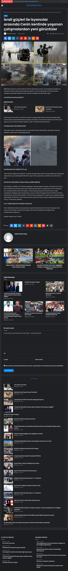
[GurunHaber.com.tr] (34, 5)
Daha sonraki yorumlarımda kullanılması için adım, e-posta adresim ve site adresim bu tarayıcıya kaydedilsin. (34, 365)
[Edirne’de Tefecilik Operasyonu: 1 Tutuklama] (8, 495)
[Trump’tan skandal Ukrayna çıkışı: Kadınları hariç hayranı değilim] (13, 286)
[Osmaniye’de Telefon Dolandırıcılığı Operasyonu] (8, 402)
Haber (12, 12)
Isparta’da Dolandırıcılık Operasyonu (25, 471)
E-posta (6, 359)
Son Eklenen (34, 378)
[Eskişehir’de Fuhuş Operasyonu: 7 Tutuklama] (8, 480)
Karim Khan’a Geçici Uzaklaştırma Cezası (26, 463)
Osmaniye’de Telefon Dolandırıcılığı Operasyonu (26, 1)
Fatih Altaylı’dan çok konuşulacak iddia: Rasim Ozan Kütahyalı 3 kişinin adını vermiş (12, 315)
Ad (5, 353)
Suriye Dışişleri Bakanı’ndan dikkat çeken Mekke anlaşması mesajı (34, 515)
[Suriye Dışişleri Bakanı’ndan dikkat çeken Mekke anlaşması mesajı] (8, 517)
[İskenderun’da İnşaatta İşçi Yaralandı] (39, 109)
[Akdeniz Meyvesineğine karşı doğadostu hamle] (8, 436)
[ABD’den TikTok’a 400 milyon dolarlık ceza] (8, 503)
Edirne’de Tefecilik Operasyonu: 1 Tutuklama (27, 493)
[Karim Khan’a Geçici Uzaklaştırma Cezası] (8, 465)
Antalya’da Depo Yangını (32, 282)
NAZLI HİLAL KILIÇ (11, 33)
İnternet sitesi (39, 359)
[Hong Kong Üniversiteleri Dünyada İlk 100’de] (55, 306)
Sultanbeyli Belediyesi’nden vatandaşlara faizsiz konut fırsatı (33, 441)
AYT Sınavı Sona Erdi (20, 107)
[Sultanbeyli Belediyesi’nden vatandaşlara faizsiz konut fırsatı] (8, 443)
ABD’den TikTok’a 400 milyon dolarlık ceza (27, 500)
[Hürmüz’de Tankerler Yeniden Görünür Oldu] (8, 488)
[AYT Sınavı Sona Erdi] (8, 109)
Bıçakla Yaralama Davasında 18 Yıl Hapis (33, 314)
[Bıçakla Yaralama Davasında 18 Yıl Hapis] (34, 306)
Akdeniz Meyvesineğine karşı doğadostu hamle (28, 434)
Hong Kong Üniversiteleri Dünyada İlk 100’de (53, 314)
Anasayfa (7, 12)
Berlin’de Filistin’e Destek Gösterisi (53, 294)
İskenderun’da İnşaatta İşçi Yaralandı (25, 392)
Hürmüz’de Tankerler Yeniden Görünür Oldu (27, 485)
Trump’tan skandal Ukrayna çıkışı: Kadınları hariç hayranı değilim (12, 294)
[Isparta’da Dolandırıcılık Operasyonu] (8, 473)
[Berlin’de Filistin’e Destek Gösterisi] (55, 286)
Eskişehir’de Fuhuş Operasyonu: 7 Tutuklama (27, 478)
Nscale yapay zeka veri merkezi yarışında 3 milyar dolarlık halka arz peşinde (27, 522)
